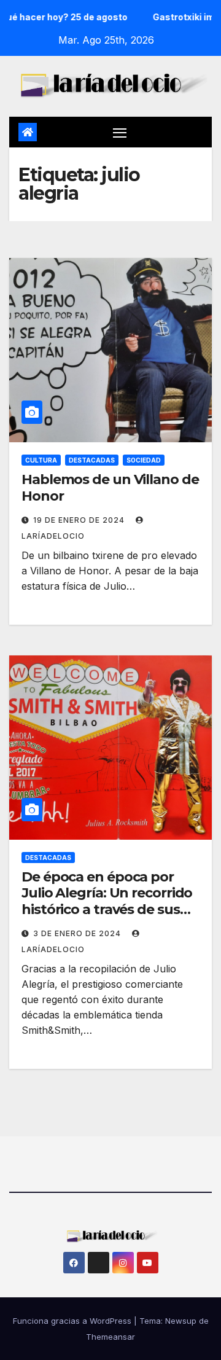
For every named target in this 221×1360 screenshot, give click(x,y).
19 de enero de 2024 (80, 520)
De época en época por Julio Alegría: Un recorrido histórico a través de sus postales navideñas (106, 901)
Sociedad (143, 460)
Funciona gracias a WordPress (73, 1321)
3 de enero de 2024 (78, 933)
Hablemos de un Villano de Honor (110, 487)
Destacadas (92, 460)
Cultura (41, 460)
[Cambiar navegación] (119, 132)
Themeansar (110, 1337)
